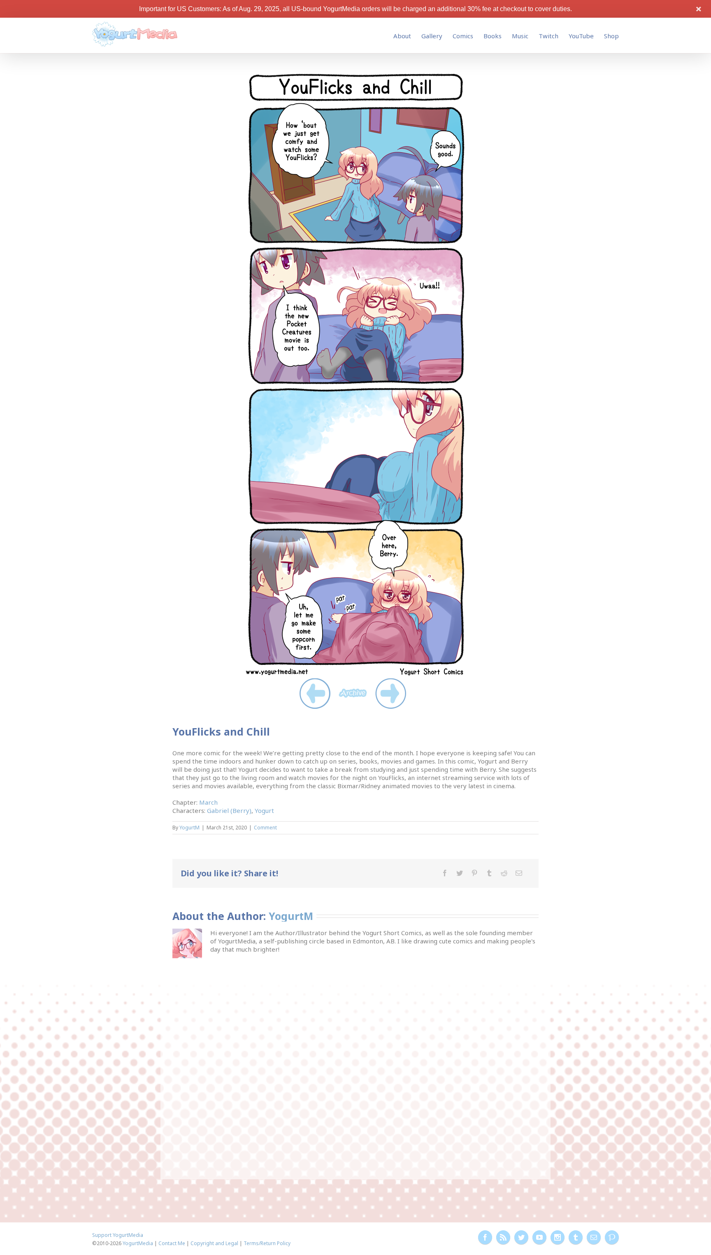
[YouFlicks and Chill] (355, 74)
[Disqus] (355, 1063)
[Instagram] (558, 1237)
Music (520, 36)
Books (492, 36)
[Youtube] (539, 1237)
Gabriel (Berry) (229, 810)
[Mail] (519, 873)
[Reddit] (504, 873)
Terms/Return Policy (267, 1243)
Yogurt (264, 810)
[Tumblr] (489, 873)
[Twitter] (459, 873)
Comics (463, 36)
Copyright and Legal (214, 1243)
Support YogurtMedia (117, 1235)
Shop (611, 36)
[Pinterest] (474, 873)
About (402, 36)
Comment (265, 827)
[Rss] (503, 1237)
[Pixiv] (612, 1237)
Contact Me (171, 1243)
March (208, 802)
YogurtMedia (138, 1243)
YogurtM (189, 827)
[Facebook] (444, 873)
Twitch (548, 36)
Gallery (431, 36)
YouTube (581, 36)
